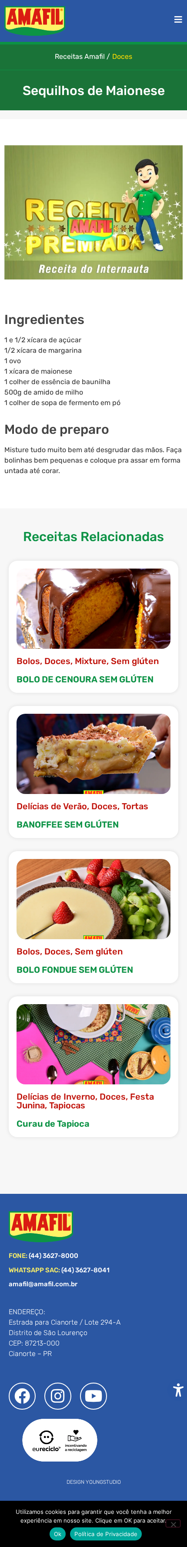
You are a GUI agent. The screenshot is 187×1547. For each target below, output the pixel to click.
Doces (122, 56)
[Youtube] (93, 1396)
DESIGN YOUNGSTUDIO (94, 1482)
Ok (58, 1533)
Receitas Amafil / (82, 56)
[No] (173, 1523)
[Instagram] (57, 1396)
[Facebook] (22, 1396)
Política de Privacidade (105, 1533)
